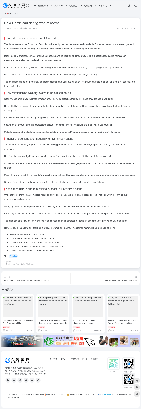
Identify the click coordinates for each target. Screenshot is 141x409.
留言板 (85, 358)
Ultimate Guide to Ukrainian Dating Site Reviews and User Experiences (18, 323)
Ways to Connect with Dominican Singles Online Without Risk (122, 321)
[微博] (19, 380)
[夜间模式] (137, 394)
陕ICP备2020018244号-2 (56, 394)
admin (34, 28)
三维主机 (42, 373)
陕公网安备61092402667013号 (81, 394)
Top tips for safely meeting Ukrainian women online (84, 321)
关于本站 (94, 358)
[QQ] (13, 380)
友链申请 (53, 358)
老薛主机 (33, 373)
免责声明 (64, 358)
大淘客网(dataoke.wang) (35, 394)
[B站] (26, 380)
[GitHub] (38, 380)
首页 (5, 13)
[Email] (32, 380)
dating (10, 13)
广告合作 (75, 358)
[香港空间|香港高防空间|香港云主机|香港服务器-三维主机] (107, 394)
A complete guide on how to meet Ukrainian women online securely (52, 321)
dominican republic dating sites (45, 194)
